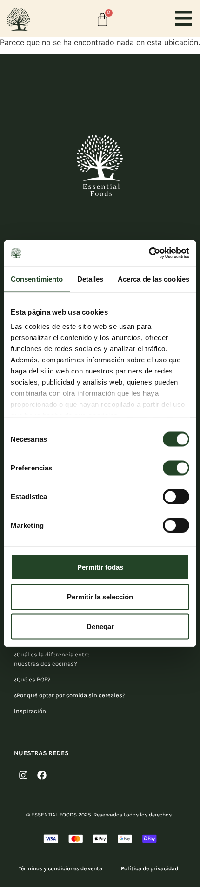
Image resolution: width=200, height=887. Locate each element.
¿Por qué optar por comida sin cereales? (69, 695)
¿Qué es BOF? (32, 679)
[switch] (176, 467)
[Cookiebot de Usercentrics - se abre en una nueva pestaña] (148, 253)
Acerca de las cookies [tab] (153, 279)
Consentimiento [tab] (37, 279)
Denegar (100, 626)
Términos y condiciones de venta (60, 868)
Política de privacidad (149, 868)
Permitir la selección (100, 596)
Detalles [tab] (90, 279)
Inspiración (30, 710)
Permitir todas (100, 567)
